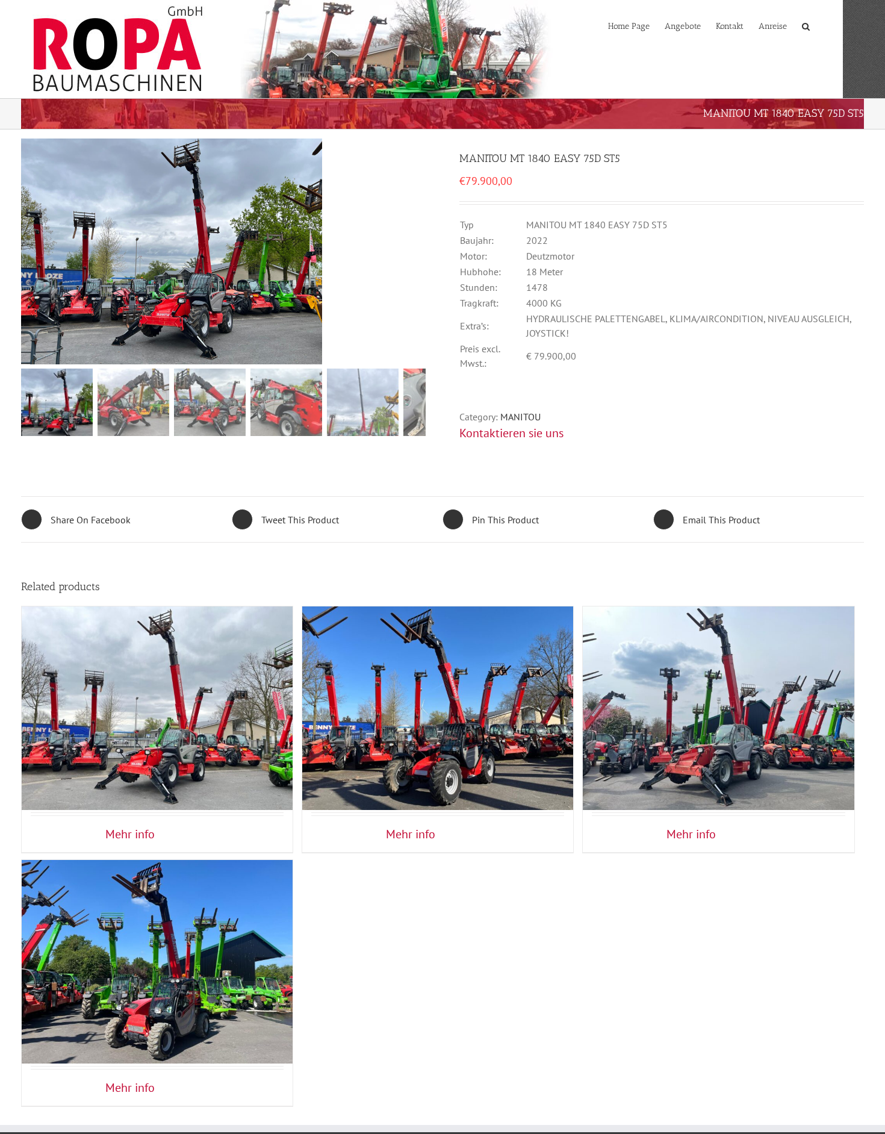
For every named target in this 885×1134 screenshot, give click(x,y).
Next (417, 249)
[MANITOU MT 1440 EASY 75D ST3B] (157, 679)
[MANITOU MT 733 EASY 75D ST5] (437, 679)
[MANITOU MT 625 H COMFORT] (157, 933)
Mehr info (130, 834)
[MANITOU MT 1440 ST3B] (718, 679)
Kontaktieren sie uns (511, 433)
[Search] (806, 25)
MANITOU (520, 417)
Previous (30, 249)
